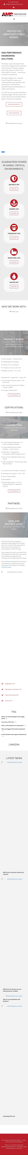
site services (9, 561)
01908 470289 (14, 2)
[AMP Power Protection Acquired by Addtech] (14, 869)
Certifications (20, 1146)
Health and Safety (11, 1148)
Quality (25, 1146)
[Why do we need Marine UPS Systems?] (14, 996)
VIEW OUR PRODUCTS (14, 104)
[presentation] (2, 152)
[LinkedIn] (13, 7)
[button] (14, 19)
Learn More (14, 189)
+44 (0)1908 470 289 (15, 1145)
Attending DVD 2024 (9, 1116)
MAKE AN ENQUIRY (14, 113)
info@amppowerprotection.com (14, 4)
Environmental (18, 1148)
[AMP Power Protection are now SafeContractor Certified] (14, 986)
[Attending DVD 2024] (14, 1113)
